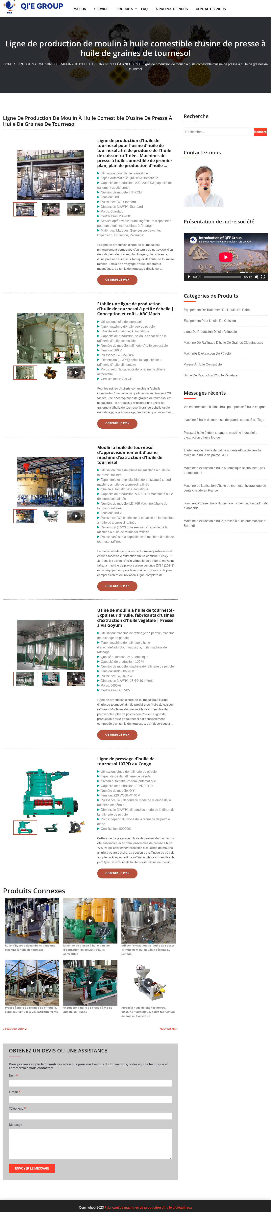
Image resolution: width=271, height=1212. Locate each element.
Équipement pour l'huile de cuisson (210, 320)
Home (8, 64)
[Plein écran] (263, 277)
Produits (124, 9)
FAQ (144, 9)
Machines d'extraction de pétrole (207, 353)
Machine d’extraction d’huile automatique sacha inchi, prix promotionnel (224, 470)
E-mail (14, 1092)
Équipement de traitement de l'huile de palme (217, 310)
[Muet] (257, 277)
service (101, 9)
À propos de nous (172, 9)
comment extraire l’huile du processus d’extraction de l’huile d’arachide (226, 506)
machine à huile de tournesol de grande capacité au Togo (224, 419)
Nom (13, 1075)
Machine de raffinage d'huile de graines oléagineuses (88, 64)
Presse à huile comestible (203, 364)
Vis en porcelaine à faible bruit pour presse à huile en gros (224, 407)
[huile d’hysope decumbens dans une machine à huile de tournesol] (32, 921)
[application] (226, 257)
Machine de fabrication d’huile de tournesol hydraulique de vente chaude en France (225, 488)
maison (80, 9)
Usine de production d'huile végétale (210, 375)
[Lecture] (189, 277)
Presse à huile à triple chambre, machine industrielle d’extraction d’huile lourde (220, 435)
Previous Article (15, 1029)
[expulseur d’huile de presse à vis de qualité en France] (90, 983)
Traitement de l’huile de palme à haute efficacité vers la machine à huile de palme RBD (222, 453)
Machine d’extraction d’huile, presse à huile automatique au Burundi (225, 523)
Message (15, 1125)
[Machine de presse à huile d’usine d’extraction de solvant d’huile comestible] (90, 921)
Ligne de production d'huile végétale (210, 331)
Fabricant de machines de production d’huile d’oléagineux (148, 1207)
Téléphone (17, 1108)
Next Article (168, 1029)
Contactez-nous (211, 9)
